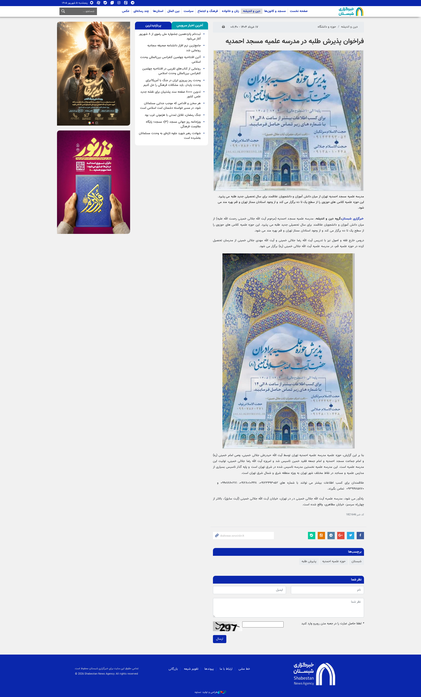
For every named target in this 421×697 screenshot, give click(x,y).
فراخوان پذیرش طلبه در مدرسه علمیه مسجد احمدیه (295, 41)
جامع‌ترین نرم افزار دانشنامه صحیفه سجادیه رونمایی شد (174, 48)
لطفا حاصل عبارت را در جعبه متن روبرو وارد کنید (332, 623)
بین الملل (173, 11)
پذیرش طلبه (309, 561)
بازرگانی (173, 669)
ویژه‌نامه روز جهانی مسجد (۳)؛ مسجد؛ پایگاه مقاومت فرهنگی (173, 124)
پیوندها (209, 669)
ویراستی (112, 4)
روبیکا (92, 4)
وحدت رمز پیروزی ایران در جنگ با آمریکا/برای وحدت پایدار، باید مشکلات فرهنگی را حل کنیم (172, 83)
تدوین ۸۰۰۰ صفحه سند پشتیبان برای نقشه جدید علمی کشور (170, 94)
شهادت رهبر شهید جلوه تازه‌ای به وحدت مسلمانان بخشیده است (170, 135)
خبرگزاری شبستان (353, 218)
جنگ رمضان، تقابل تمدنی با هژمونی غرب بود (173, 115)
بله (105, 4)
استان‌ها (158, 11)
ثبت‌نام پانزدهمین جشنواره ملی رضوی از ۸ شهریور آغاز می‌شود (170, 36)
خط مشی (244, 669)
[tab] (190, 26)
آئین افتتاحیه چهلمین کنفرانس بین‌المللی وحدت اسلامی (170, 59)
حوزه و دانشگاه (327, 26)
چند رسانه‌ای (141, 11)
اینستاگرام (119, 4)
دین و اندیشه (251, 11)
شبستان (337, 11)
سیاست (188, 11)
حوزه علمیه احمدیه (333, 561)
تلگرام (132, 4)
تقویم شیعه (191, 669)
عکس (125, 11)
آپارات (98, 4)
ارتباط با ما (226, 669)
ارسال (219, 639)
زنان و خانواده (230, 11)
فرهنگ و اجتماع (208, 11)
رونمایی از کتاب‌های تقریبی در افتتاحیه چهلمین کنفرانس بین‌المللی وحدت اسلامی (171, 71)
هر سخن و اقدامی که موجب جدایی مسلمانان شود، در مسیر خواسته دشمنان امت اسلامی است (170, 105)
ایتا (126, 4)
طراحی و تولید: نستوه (206, 692)
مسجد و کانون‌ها (275, 11)
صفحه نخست (299, 11)
